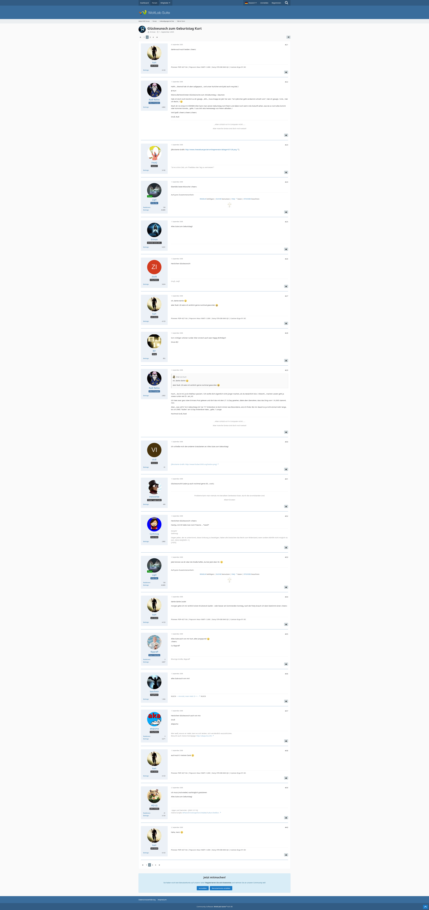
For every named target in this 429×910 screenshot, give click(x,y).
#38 (286, 750)
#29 (286, 370)
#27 (286, 296)
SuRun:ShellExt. (213, 813)
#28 (286, 333)
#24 (286, 182)
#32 (286, 516)
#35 (286, 634)
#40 (286, 827)
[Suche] (286, 3)
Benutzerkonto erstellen (221, 888)
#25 (286, 222)
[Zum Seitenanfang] (425, 907)
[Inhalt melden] (286, 72)
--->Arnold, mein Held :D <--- (187, 696)
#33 (286, 557)
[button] (251, 3)
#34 (286, 597)
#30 (286, 442)
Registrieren (276, 3)
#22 (286, 82)
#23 (286, 145)
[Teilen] (288, 37)
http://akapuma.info (204, 736)
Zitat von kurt (181, 377)
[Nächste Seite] (157, 37)
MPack (185, 813)
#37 (286, 711)
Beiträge (146, 70)
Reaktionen (146, 207)
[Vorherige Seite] (141, 37)
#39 (286, 787)
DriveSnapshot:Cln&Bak (197, 813)
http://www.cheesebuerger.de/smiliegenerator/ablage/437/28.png (211, 149)
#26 (286, 259)
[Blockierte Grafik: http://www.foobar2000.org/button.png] (194, 464)
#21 (286, 45)
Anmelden (264, 3)
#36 (286, 674)
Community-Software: (214, 906)
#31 (286, 479)
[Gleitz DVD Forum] (214, 12)
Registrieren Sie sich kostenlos (218, 882)
